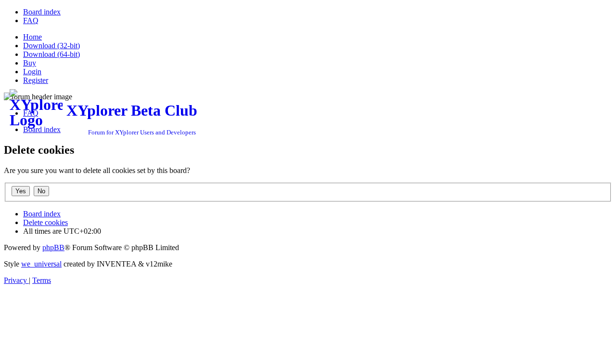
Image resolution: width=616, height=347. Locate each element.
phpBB (53, 247)
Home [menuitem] (32, 37)
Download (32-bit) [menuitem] (51, 45)
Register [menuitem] (35, 80)
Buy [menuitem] (29, 63)
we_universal (41, 264)
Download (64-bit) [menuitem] (51, 54)
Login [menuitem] (32, 71)
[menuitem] (42, 12)
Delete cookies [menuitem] (45, 222)
